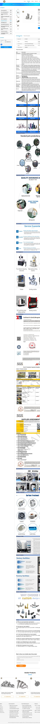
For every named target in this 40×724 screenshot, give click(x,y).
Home (1, 705)
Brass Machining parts (6, 12)
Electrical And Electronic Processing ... (6, 26)
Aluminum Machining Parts (6, 14)
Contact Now (6, 47)
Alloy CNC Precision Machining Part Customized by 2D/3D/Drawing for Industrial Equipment (27, 716)
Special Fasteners (6, 20)
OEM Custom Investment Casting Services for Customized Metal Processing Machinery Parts (14, 707)
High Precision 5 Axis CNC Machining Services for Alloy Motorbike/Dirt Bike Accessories (14, 716)
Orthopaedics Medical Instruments (6, 33)
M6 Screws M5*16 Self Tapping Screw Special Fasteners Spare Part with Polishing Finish (21, 693)
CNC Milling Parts (6, 22)
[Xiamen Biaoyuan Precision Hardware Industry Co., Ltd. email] (1, 44)
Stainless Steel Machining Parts (6, 17)
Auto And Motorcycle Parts (6, 29)
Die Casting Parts (6, 10)
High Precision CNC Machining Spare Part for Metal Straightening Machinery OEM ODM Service (27, 712)
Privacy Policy (2, 712)
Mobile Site (1, 711)
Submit (21, 665)
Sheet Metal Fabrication (6, 24)
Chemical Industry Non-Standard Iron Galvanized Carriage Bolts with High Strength (7, 693)
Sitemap (1, 709)
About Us (1, 708)
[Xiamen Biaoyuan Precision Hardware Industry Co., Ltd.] (4, 1)
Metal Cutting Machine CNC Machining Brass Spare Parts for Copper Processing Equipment (27, 707)
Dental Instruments (6, 31)
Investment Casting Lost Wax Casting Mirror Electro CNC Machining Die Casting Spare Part (14, 712)
